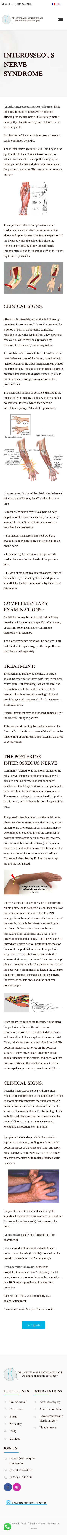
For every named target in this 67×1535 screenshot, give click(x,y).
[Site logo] (23, 19)
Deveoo (33, 1528)
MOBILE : (18, 4)
